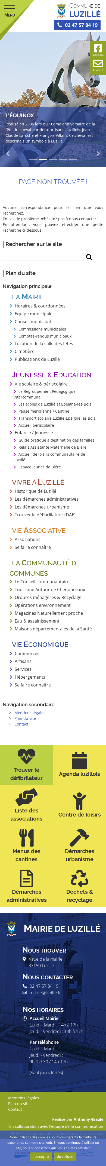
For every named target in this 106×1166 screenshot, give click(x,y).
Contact (21, 724)
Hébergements (30, 677)
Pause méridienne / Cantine (43, 411)
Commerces (27, 653)
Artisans (23, 661)
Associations (27, 539)
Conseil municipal (33, 322)
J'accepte (41, 1156)
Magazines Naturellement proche (49, 613)
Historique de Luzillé (35, 491)
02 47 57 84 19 (81, 25)
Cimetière (25, 351)
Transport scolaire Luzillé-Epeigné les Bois (56, 418)
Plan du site (25, 718)
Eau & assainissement (37, 621)
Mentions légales (29, 712)
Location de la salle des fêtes (44, 343)
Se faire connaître (33, 685)
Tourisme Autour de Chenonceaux (50, 589)
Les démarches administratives (47, 499)
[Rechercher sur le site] (89, 257)
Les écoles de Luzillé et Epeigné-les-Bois (54, 404)
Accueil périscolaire (36, 425)
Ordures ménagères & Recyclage (48, 597)
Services (23, 669)
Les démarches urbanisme (42, 507)
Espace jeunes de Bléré (39, 466)
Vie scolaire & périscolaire (41, 384)
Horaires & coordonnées (40, 306)
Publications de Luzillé (37, 359)
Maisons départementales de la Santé (53, 629)
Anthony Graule (88, 1119)
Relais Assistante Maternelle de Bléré (52, 447)
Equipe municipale (33, 314)
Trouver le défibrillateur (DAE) (45, 515)
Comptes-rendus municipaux (44, 336)
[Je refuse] (99, 1148)
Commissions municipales (42, 329)
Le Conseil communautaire (42, 582)
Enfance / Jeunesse (34, 433)
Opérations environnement (43, 605)
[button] (8, 153)
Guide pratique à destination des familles (56, 440)
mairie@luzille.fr (45, 993)
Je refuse (65, 1156)
